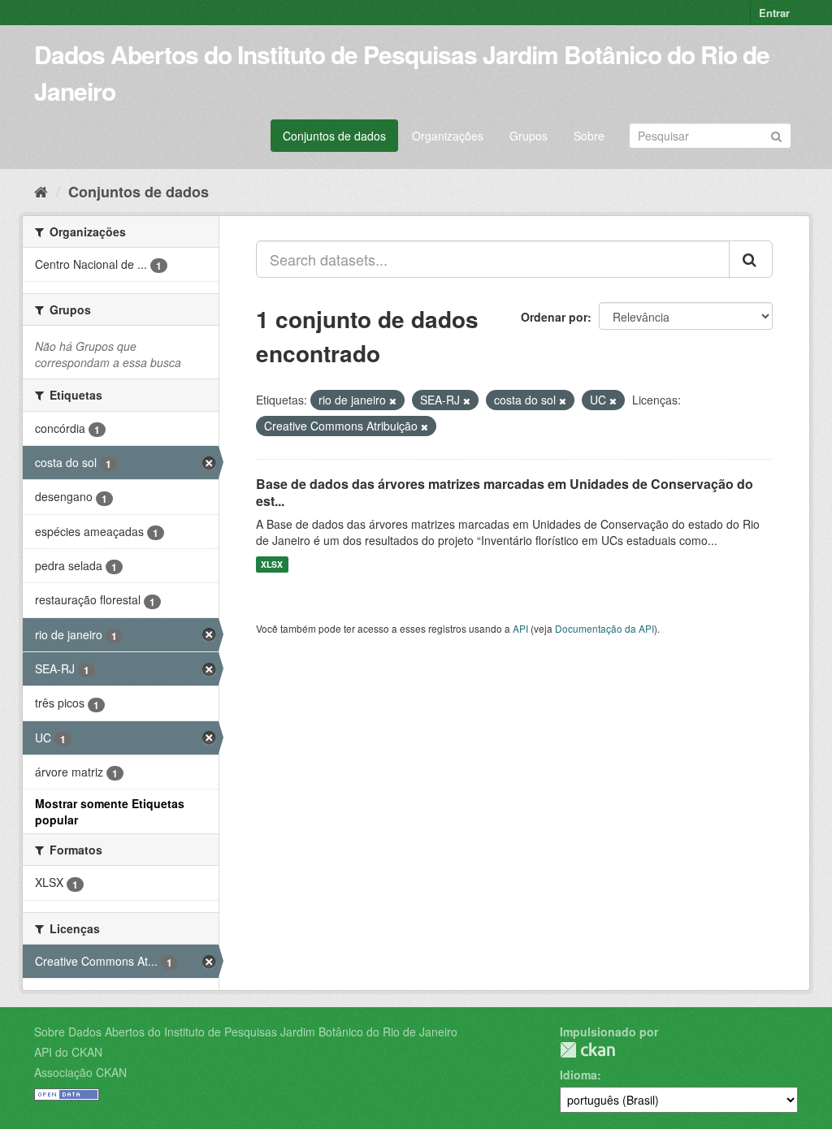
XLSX (272, 564)
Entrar (774, 12)
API (520, 628)
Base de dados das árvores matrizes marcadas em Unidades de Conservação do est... (504, 492)
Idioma (578, 1074)
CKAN (587, 1049)
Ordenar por (554, 317)
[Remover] (392, 400)
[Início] (41, 190)
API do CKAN (68, 1052)
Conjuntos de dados (334, 136)
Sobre (589, 136)
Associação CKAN (80, 1072)
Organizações (447, 136)
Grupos (528, 136)
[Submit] (776, 134)
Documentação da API (604, 628)
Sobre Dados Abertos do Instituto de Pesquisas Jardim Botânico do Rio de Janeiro (245, 1031)
